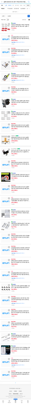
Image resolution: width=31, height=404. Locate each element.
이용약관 (10, 393)
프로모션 (9, 5)
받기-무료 (17, 5)
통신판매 (7, 396)
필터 (29, 16)
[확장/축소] (29, 8)
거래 (10, 396)
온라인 (21, 5)
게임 (24, 5)
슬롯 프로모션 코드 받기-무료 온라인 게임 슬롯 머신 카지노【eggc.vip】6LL (17, 2)
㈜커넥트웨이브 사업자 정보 (14, 388)
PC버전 (20, 391)
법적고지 (21, 393)
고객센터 (15, 391)
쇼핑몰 (3, 16)
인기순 (23, 19)
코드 (13, 5)
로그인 (11, 391)
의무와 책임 (10, 397)
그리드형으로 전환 (29, 19)
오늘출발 (9, 16)
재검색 (28, 5)
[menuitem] (3, 401)
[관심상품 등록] (9, 24)
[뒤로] (2, 2)
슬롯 (6, 5)
